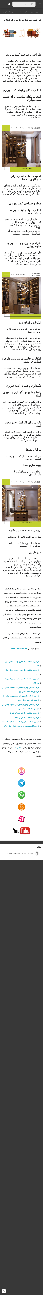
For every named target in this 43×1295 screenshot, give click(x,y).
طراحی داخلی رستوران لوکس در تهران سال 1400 (20, 722)
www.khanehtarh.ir (19, 648)
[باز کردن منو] (39, 4)
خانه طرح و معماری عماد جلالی (33, 12)
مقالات (20, 12)
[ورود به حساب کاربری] (9, 4)
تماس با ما (17, 747)
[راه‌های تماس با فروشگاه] (4, 1291)
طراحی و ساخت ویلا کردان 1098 (26, 717)
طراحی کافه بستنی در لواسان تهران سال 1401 (21, 726)
